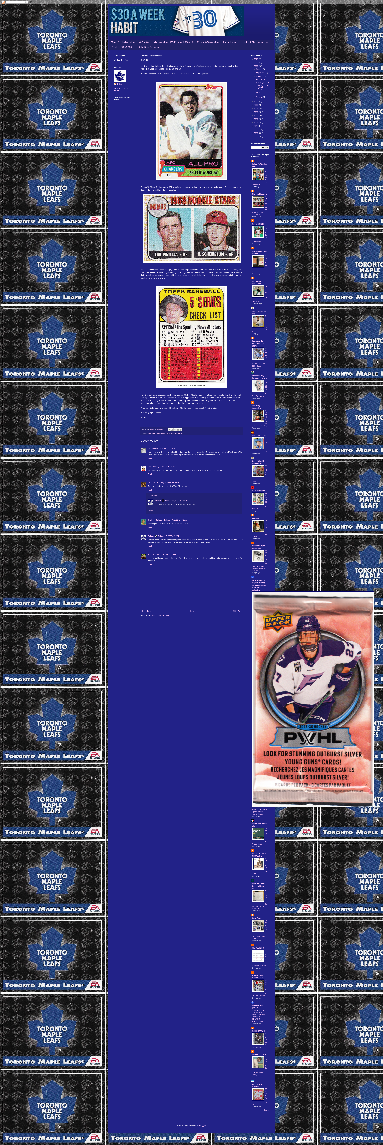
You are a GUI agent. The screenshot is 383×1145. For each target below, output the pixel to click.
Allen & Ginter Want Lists (256, 42)
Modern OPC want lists (208, 42)
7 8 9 (258, 93)
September (261, 73)
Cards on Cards (259, 1031)
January (259, 97)
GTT (149, 448)
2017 (256, 116)
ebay (180, 433)
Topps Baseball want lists (123, 42)
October (259, 69)
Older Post (237, 611)
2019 (256, 108)
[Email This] (169, 429)
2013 (256, 130)
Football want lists (231, 42)
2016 (256, 119)
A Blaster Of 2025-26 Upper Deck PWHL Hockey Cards (259, 812)
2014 (256, 126)
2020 (256, 105)
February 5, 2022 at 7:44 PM (176, 501)
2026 (256, 59)
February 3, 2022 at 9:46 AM (163, 448)
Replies (154, 495)
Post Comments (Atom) (161, 616)
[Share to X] (174, 429)
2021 (256, 102)
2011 (256, 137)
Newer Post (146, 611)
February (260, 76)
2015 (256, 123)
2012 (256, 133)
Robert (158, 501)
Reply (150, 458)
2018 (256, 112)
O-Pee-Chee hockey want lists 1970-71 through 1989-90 (166, 42)
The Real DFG (258, 948)
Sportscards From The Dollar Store (259, 343)
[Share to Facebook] (177, 429)
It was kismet (261, 79)
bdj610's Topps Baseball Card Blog (258, 886)
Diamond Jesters (259, 194)
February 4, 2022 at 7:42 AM (175, 520)
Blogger (202, 1126)
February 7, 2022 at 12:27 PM (164, 554)
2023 (256, 63)
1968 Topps (152, 433)
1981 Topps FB (171, 433)
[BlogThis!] (172, 429)
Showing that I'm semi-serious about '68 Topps (262, 86)
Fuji (149, 467)
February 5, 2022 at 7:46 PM (169, 536)
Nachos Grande (258, 224)
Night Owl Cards (259, 436)
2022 (256, 66)
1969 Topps (161, 433)
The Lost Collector (155, 520)
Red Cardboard (258, 491)
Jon (149, 554)
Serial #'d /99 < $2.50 (121, 47)
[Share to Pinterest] (180, 429)
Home (192, 611)
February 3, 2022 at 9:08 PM (168, 483)
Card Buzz (256, 918)
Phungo (255, 518)
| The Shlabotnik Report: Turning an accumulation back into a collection (259, 585)
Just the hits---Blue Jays (147, 47)
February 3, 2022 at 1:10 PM (163, 467)
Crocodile (152, 483)
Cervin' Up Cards (259, 1055)
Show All (266, 1110)
